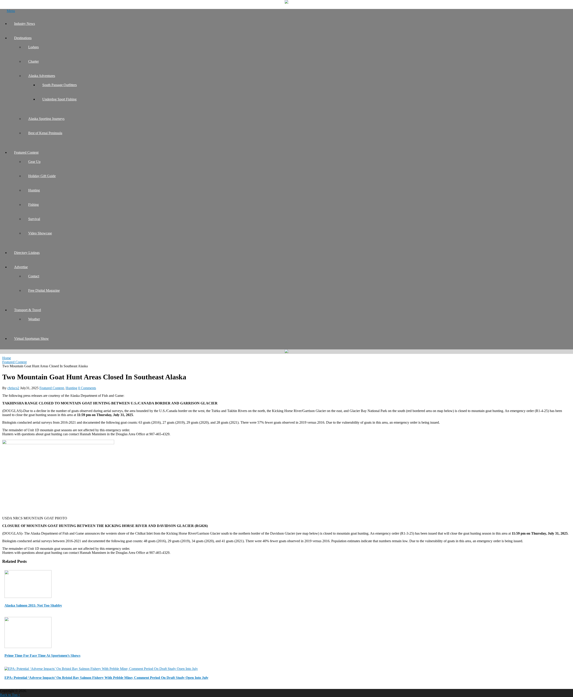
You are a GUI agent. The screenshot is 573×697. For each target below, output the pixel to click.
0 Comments (87, 388)
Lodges (33, 47)
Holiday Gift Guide (42, 176)
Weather (34, 319)
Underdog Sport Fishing (59, 99)
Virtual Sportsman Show (31, 338)
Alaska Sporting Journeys (46, 119)
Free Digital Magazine (44, 290)
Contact (33, 276)
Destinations (23, 38)
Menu (11, 11)
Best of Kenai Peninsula (45, 133)
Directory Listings (27, 253)
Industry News (24, 24)
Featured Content (26, 152)
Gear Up (34, 162)
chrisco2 (13, 388)
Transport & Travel (27, 310)
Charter (33, 61)
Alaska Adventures (41, 76)
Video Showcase (40, 233)
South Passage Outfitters (59, 85)
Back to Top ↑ (10, 695)
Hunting (34, 190)
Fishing (33, 204)
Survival (34, 219)
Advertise (21, 267)
